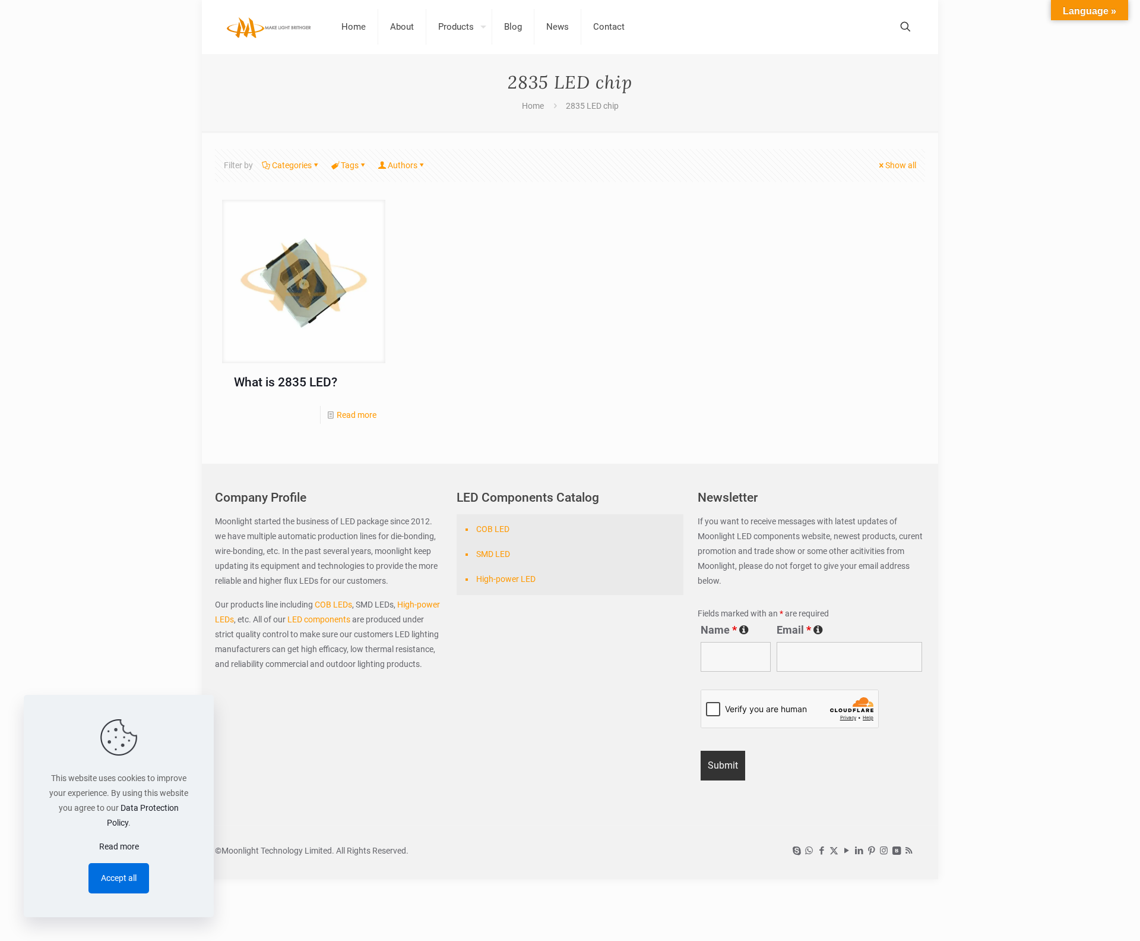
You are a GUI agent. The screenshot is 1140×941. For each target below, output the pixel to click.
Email (800, 630)
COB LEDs (333, 604)
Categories (292, 165)
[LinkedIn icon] (858, 850)
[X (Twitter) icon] (833, 850)
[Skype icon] (796, 850)
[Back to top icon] (1083, 916)
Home (533, 106)
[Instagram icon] (883, 850)
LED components (318, 619)
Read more (356, 415)
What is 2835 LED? (285, 382)
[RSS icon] (908, 850)
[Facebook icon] (821, 850)
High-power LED (506, 579)
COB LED (492, 529)
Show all (900, 165)
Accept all (119, 878)
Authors (402, 165)
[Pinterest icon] (871, 850)
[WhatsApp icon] (809, 850)
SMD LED (493, 554)
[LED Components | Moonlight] (269, 26)
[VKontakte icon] (896, 850)
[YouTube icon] (846, 850)
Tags (350, 165)
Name (725, 630)
